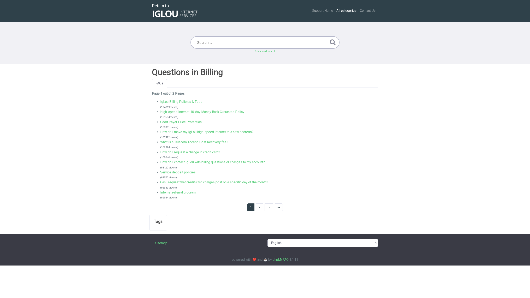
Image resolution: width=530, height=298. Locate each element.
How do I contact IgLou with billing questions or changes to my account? (212, 162)
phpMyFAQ (281, 260)
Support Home (322, 11)
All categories (346, 11)
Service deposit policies (178, 172)
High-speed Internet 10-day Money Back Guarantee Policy (202, 112)
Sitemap (161, 243)
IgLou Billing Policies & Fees (181, 102)
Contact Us (368, 11)
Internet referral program (178, 192)
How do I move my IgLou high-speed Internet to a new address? (206, 132)
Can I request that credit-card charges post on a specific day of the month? (214, 182)
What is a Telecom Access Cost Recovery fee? (194, 142)
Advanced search (265, 51)
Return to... (161, 5)
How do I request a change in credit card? (190, 152)
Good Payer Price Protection (181, 122)
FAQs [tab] (159, 83)
